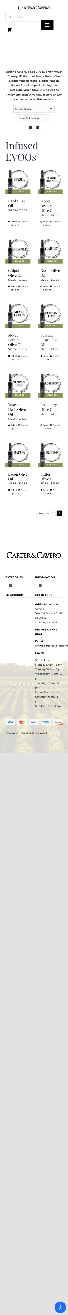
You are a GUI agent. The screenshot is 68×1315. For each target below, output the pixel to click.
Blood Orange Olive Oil (47, 205)
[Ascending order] (50, 108)
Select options (14, 223)
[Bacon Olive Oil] (17, 454)
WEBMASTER (55, 732)
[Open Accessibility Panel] (60, 1307)
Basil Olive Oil (16, 203)
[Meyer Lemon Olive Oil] (17, 315)
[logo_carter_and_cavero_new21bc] (34, 4)
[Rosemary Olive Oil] (50, 385)
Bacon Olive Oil (18, 476)
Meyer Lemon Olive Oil (15, 340)
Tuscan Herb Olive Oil (17, 409)
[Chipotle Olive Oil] (17, 251)
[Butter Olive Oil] (50, 454)
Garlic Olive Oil (50, 273)
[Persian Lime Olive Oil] (50, 315)
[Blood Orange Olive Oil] (50, 181)
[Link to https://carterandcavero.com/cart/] (9, 30)
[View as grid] (30, 127)
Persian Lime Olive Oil (49, 340)
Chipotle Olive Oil (15, 273)
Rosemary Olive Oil (48, 407)
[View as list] (37, 127)
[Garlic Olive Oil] (50, 251)
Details (24, 221)
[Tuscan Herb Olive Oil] (17, 385)
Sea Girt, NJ (38, 71)
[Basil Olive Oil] (17, 181)
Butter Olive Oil (47, 476)
